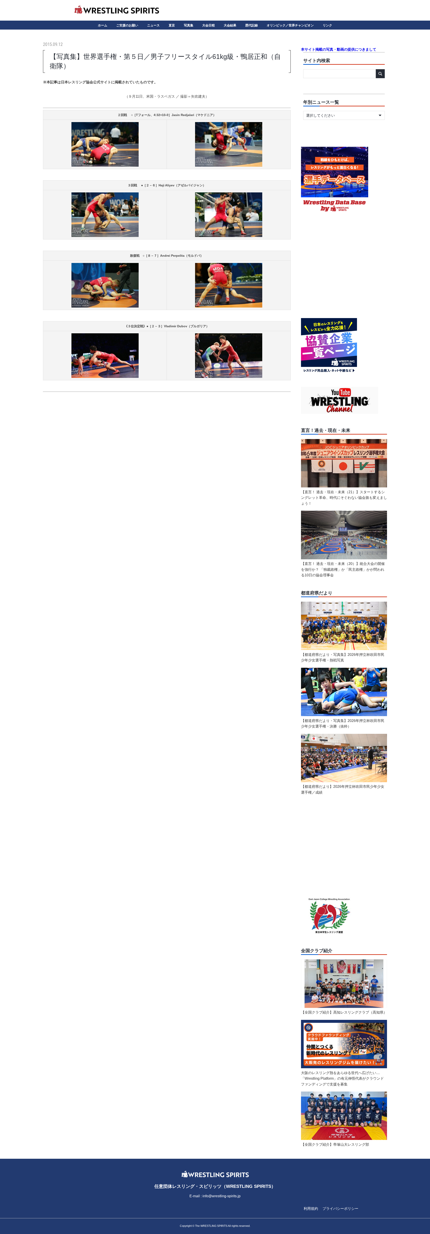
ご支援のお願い (127, 25)
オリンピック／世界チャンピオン (290, 25)
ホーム (102, 25)
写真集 (188, 25)
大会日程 (208, 25)
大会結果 (230, 25)
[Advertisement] (167, 439)
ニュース (153, 25)
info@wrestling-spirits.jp (221, 1196)
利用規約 (311, 1208)
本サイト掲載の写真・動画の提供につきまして (338, 49)
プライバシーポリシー (340, 1208)
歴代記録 (251, 25)
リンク (327, 25)
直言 (172, 25)
